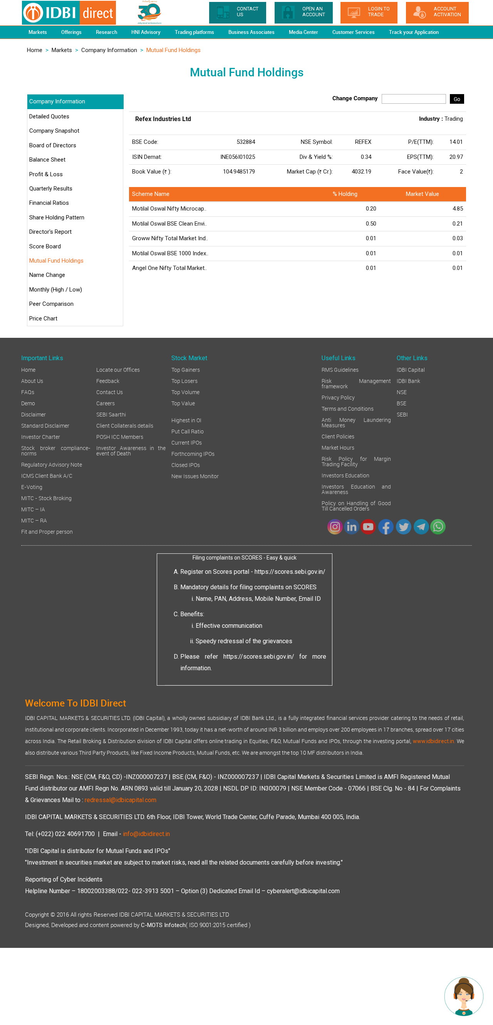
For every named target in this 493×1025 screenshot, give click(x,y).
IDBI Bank (408, 380)
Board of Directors (52, 145)
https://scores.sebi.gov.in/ (290, 571)
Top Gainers (185, 369)
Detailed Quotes (49, 116)
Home (34, 50)
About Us (32, 380)
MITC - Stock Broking (46, 497)
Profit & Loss (46, 174)
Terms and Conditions (348, 408)
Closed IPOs (185, 464)
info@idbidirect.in (146, 834)
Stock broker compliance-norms (56, 450)
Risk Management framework (356, 383)
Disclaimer (33, 414)
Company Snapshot (54, 130)
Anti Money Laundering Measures (356, 422)
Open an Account (313, 11)
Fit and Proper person (47, 531)
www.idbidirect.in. (434, 741)
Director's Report (50, 231)
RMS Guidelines (340, 369)
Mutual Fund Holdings (56, 260)
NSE (402, 391)
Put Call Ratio (187, 431)
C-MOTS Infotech (163, 925)
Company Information (109, 50)
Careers (105, 403)
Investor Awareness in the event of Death (131, 450)
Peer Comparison (51, 303)
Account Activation (447, 11)
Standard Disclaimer (45, 425)
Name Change (47, 274)
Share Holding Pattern (56, 217)
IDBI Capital (411, 369)
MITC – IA (33, 509)
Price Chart (43, 318)
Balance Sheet (47, 159)
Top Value (183, 403)
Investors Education (345, 475)
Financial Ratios (49, 202)
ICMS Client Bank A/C (46, 475)
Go (457, 99)
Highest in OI (186, 419)
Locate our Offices (118, 369)
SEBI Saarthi (111, 414)
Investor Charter (40, 436)
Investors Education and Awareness (356, 489)
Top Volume (185, 391)
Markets (62, 50)
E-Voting (31, 486)
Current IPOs (186, 442)
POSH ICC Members (119, 436)
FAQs (27, 391)
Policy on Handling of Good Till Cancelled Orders (356, 505)
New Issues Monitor (195, 475)
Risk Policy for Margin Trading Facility (356, 461)
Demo (28, 403)
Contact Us (109, 391)
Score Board (45, 246)
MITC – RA (34, 520)
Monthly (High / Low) (55, 289)
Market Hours (338, 447)
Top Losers (184, 380)
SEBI (402, 414)
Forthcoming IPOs (193, 453)
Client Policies (338, 436)
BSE (401, 403)
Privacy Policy (338, 397)
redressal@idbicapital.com (120, 800)
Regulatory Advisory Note (51, 464)
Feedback (107, 380)
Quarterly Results (50, 188)
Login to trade (379, 11)
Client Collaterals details (124, 425)
